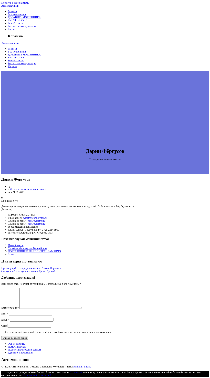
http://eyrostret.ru (36, 220)
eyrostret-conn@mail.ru (35, 217)
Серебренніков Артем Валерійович (27, 248)
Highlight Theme (82, 366)
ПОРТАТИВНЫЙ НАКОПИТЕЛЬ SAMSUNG (34, 251)
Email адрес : (15, 217)
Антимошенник (10, 5)
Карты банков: (16, 229)
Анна (11, 254)
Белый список (16, 23)
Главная (12, 11)
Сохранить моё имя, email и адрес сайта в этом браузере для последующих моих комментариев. (58, 332)
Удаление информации (20, 352)
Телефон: (13, 214)
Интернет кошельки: (19, 232)
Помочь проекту (17, 346)
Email (5, 319)
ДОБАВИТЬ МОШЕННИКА (24, 17)
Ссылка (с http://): (17, 220)
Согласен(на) (43, 375)
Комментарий (10, 307)
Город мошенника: (18, 226)
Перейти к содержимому (15, 2)
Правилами (29, 375)
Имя (4, 313)
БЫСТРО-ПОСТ (17, 20)
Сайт (4, 325)
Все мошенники (17, 14)
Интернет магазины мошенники (28, 189)
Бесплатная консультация (22, 26)
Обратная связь (16, 343)
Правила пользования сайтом (24, 349)
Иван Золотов (15, 245)
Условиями (76, 372)
